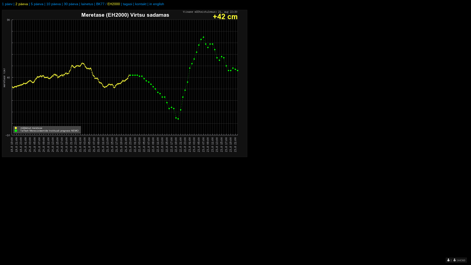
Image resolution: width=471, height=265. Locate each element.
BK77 (100, 4)
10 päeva (53, 4)
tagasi (127, 4)
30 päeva (71, 4)
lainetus (87, 4)
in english (156, 4)
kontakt (140, 4)
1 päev (7, 4)
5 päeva (37, 4)
